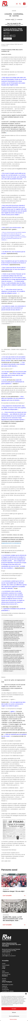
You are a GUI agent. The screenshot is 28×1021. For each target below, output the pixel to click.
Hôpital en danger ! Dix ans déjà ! (14, 891)
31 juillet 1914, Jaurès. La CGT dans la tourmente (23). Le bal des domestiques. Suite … (13, 918)
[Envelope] (17, 4)
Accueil (3, 44)
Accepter (14, 1008)
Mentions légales (13, 1019)
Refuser (14, 1012)
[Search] (20, 4)
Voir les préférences (14, 1016)
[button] (26, 993)
